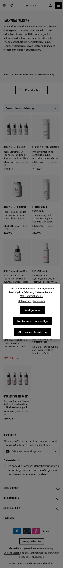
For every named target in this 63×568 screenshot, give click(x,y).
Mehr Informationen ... (31, 295)
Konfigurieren (32, 310)
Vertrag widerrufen (31, 541)
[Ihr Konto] (50, 5)
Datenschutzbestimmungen (38, 466)
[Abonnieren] (55, 451)
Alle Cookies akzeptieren (32, 332)
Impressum (39, 300)
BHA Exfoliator (40, 270)
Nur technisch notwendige (32, 321)
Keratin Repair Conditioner (40, 208)
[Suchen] (12, 5)
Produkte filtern (34, 90)
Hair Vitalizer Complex (16, 207)
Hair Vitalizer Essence (15, 270)
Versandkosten (12, 552)
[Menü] (4, 5)
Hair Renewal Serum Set (16, 396)
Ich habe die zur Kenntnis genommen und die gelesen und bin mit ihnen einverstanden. (33, 470)
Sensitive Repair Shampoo (45, 147)
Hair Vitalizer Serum (14, 147)
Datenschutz (24, 300)
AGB (44, 470)
